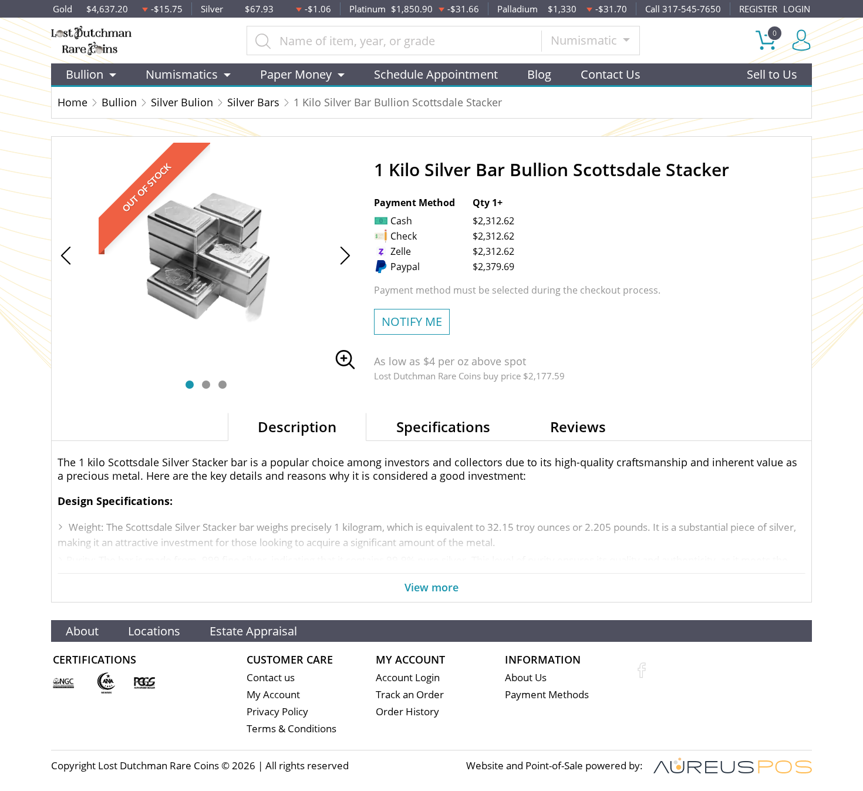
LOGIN (796, 9)
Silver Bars (253, 102)
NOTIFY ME (412, 321)
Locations (154, 631)
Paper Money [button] (296, 74)
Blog (539, 74)
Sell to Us (772, 74)
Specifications (443, 426)
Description (297, 426)
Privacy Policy (277, 711)
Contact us (271, 677)
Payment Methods (547, 694)
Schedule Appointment (436, 74)
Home (72, 102)
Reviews (578, 426)
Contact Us (610, 74)
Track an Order (410, 694)
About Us (526, 677)
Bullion (119, 102)
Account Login (408, 677)
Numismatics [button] (182, 74)
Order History (407, 711)
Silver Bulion (182, 102)
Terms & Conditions (291, 728)
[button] (189, 385)
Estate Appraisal (253, 631)
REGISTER (758, 9)
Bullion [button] (84, 74)
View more (431, 587)
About (82, 631)
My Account (273, 694)
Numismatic (585, 40)
